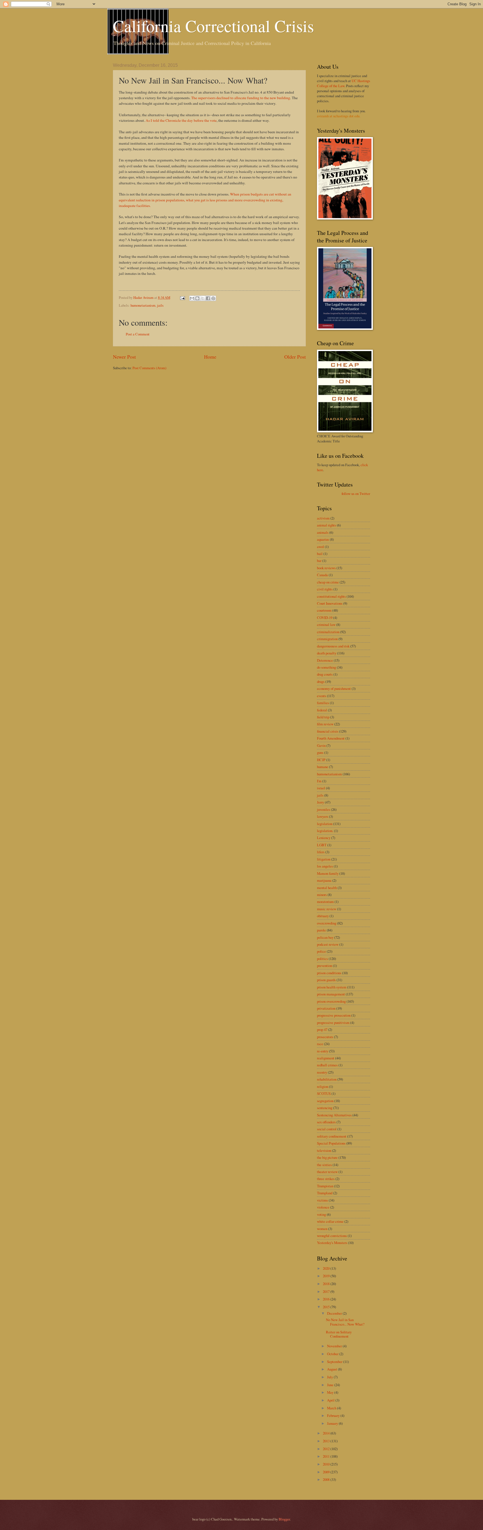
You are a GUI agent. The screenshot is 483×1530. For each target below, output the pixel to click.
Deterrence (325, 660)
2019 (326, 1275)
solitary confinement (331, 1136)
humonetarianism (143, 305)
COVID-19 (324, 617)
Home (210, 356)
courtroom (324, 610)
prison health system (331, 987)
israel (321, 787)
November (335, 1345)
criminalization (328, 631)
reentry (322, 1072)
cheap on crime (328, 582)
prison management (331, 994)
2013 (326, 1440)
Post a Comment (138, 334)
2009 (326, 1471)
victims (322, 1200)
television (324, 1150)
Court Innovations (329, 603)
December (335, 1313)
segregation (325, 1100)
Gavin (321, 745)
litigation (323, 859)
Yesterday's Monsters (332, 1242)
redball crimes (327, 1064)
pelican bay (325, 937)
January (333, 1423)
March (332, 1407)
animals (322, 532)
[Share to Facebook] (208, 298)
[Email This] (192, 298)
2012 (326, 1448)
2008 (326, 1479)
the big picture (327, 1157)
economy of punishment (334, 688)
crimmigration (327, 638)
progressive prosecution (334, 1015)
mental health (327, 887)
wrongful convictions (332, 1235)
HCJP (321, 759)
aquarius (323, 539)
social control (327, 1128)
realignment (325, 1057)
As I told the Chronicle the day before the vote (181, 120)
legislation (324, 823)
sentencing (324, 1107)
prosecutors (325, 1036)
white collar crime (330, 1221)
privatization (326, 1008)
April (331, 1400)
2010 (326, 1464)
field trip (323, 716)
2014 (326, 1433)
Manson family (327, 873)
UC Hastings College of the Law (343, 83)
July (330, 1376)
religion (322, 1086)
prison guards (326, 979)
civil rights (325, 589)
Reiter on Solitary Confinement (339, 1334)
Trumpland (324, 1192)
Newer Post (124, 356)
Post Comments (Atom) (149, 367)
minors (322, 894)
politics (322, 958)
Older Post (295, 356)
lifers (321, 851)
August (332, 1369)
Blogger (284, 1519)
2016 (326, 1299)
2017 (326, 1291)
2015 (326, 1306)
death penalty (326, 653)
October (333, 1353)
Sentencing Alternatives (334, 1114)
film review (325, 723)
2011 (326, 1456)
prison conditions (329, 972)
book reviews (326, 567)
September (335, 1361)
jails (160, 305)
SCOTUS (324, 1093)
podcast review (327, 944)
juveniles (323, 809)
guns (320, 752)
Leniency (323, 837)
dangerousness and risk (333, 646)
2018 (326, 1283)
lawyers (322, 816)
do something (326, 667)
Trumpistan (325, 1185)
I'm (319, 780)
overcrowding (326, 923)
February (333, 1415)
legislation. (325, 830)
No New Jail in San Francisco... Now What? (345, 1321)
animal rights (326, 525)
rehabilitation (327, 1079)
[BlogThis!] (197, 298)
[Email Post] (182, 297)
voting (321, 1214)
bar (319, 560)
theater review (327, 1171)
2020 (326, 1268)
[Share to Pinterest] (213, 298)
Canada (322, 574)
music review (326, 908)
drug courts (325, 674)
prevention (324, 965)
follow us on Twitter (356, 493)
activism (323, 518)
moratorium (325, 901)
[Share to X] (202, 298)
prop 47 (322, 1029)
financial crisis (327, 731)
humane (322, 766)
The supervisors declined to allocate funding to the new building (240, 97)
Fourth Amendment (331, 738)
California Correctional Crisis (213, 26)
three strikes (326, 1178)
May (330, 1392)
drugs (321, 681)
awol (320, 546)
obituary (323, 915)
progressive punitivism (333, 1022)
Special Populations (331, 1143)
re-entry (322, 1051)
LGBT (321, 844)
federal (322, 709)
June (330, 1384)
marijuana (324, 880)
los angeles (325, 866)
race (320, 1043)
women (322, 1228)
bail (320, 553)
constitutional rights (331, 596)
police (321, 951)
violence (323, 1207)
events (321, 695)
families (323, 702)
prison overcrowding (331, 1001)
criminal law (326, 624)
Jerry (320, 802)
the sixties (324, 1164)
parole (321, 930)
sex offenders (326, 1121)
